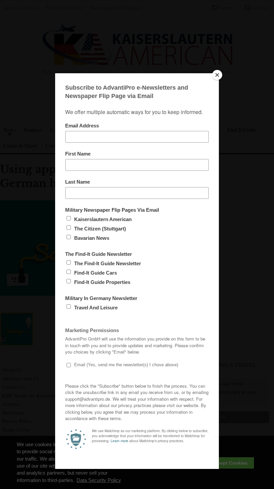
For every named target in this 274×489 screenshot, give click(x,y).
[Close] (217, 75)
